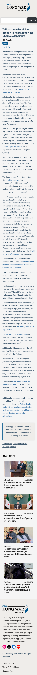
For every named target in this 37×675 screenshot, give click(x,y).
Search (33, 20)
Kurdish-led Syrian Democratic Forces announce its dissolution (18, 485)
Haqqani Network (20, 443)
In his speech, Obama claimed (14, 334)
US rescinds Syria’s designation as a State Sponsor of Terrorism (18, 518)
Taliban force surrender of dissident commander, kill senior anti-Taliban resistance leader (18, 553)
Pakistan (5, 446)
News (5, 43)
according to (12, 146)
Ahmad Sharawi (9, 480)
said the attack (14, 180)
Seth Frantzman (9, 513)
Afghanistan (7, 443)
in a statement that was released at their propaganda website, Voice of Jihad (18, 264)
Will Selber (7, 546)
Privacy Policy (8, 663)
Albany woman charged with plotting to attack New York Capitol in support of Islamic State (17, 588)
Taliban (13, 446)
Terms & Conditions (10, 667)
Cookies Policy (8, 671)
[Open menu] (18, 14)
